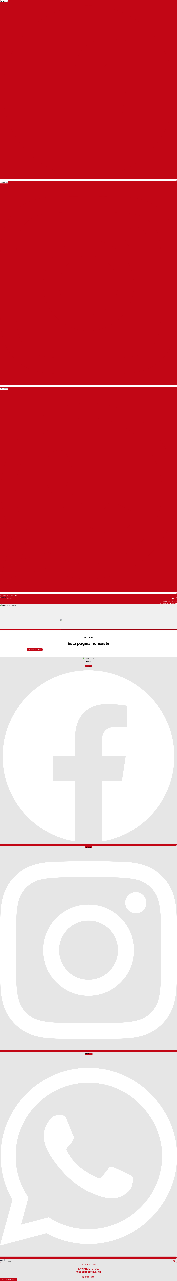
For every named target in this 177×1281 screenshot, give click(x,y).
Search (3, 598)
